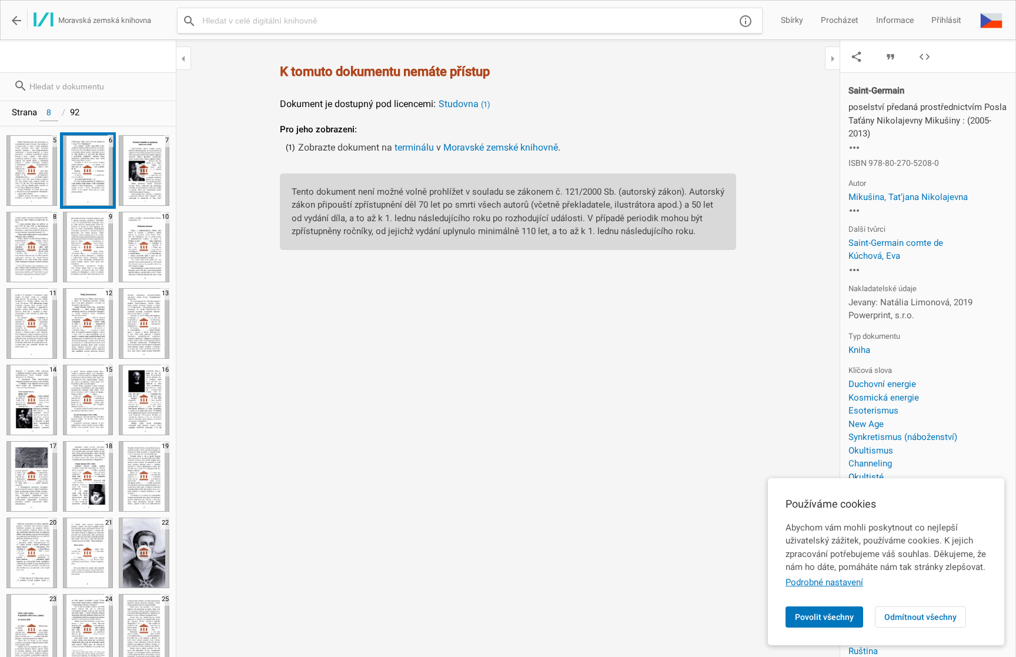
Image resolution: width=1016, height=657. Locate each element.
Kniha (859, 350)
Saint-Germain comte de (895, 243)
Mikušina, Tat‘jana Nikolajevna (908, 197)
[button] (991, 20)
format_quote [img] (890, 57)
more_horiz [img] (854, 148)
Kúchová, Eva (874, 256)
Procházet (839, 20)
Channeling (870, 463)
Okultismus (870, 450)
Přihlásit (946, 20)
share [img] (856, 57)
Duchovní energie (882, 384)
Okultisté (866, 477)
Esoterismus (873, 410)
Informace (895, 20)
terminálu (414, 147)
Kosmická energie (883, 397)
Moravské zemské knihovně (500, 147)
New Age (866, 424)
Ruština (863, 651)
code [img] (924, 57)
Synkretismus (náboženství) (902, 437)
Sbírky (792, 20)
